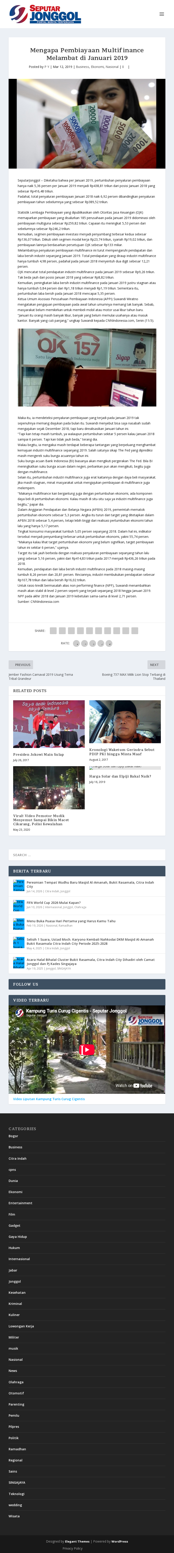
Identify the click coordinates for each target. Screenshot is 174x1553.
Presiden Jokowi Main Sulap (38, 754)
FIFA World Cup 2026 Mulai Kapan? (54, 902)
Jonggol (65, 891)
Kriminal (15, 1303)
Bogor (13, 1136)
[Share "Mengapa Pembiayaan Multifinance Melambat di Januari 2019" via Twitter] (62, 630)
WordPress (119, 1541)
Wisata (14, 1516)
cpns (12, 1169)
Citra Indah (52, 891)
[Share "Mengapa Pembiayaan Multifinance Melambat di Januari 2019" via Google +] (71, 630)
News (13, 1371)
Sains (13, 1471)
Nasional (112, 67)
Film (12, 1214)
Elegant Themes (77, 1541)
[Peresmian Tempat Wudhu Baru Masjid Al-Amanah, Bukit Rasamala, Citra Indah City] (18, 885)
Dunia (13, 1181)
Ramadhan (65, 925)
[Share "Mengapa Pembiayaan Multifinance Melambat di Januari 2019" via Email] (125, 630)
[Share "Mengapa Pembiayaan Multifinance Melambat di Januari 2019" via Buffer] (107, 630)
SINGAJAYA (64, 968)
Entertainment (20, 1203)
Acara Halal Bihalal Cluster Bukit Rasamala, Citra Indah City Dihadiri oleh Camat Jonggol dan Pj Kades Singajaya (91, 961)
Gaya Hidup (18, 1236)
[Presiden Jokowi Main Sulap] (49, 724)
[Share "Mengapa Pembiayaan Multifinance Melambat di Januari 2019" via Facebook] (53, 630)
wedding (15, 1505)
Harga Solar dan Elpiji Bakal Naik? (120, 776)
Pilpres (14, 1426)
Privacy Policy (72, 1548)
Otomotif (16, 1393)
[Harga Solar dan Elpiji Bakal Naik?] (125, 768)
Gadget (14, 1225)
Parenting (16, 1404)
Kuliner (14, 1315)
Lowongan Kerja (21, 1326)
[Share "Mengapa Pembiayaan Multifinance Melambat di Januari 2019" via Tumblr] (80, 630)
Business (82, 67)
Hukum (14, 1248)
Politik (14, 1438)
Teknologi (16, 1494)
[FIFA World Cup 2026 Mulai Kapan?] (18, 905)
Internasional (53, 907)
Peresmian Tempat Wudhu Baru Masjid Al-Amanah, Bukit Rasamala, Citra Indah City (90, 884)
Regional (15, 1460)
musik (13, 1348)
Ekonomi (97, 67)
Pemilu (14, 1415)
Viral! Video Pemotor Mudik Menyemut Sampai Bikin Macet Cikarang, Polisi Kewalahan (41, 820)
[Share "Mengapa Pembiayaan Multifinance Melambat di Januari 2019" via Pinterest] (89, 630)
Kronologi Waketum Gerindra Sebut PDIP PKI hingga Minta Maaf (122, 752)
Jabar (13, 1270)
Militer (14, 1337)
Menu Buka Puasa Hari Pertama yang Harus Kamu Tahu (71, 921)
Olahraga (80, 907)
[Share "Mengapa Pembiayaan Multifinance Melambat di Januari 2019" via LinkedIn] (98, 630)
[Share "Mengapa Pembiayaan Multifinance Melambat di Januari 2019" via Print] (134, 630)
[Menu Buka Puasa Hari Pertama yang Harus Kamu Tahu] (18, 924)
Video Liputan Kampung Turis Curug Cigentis (49, 1099)
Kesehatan (17, 1292)
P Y (46, 67)
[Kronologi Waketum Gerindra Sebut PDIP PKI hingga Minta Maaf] (125, 721)
